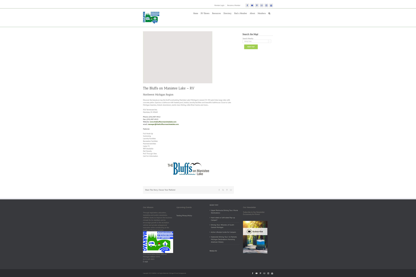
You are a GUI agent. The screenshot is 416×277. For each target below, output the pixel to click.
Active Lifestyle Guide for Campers (223, 232)
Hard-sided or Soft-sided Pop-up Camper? (223, 218)
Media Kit (213, 251)
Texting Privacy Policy (184, 215)
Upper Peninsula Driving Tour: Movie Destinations (224, 211)
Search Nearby (248, 38)
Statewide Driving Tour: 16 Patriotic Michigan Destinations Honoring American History (224, 239)
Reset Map (251, 47)
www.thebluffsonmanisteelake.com (163, 122)
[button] (269, 13)
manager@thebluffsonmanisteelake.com (163, 124)
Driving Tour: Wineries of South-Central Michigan (223, 226)
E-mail (145, 262)
